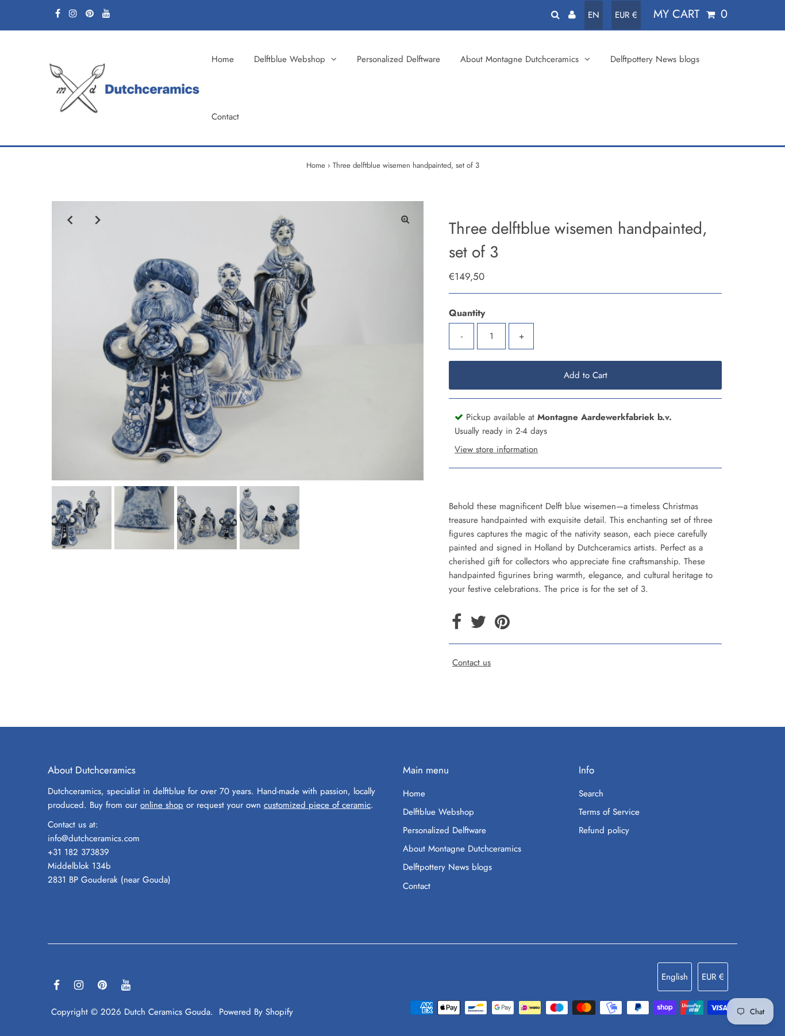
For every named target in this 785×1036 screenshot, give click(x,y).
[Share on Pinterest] (502, 625)
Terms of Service (609, 812)
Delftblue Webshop (438, 812)
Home (315, 165)
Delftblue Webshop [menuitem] (289, 59)
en (593, 15)
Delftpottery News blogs (447, 867)
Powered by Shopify (256, 1012)
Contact (416, 886)
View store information (496, 449)
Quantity (467, 312)
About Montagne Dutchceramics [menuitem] (519, 59)
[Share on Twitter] (479, 625)
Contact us (471, 663)
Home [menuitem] (222, 59)
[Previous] (70, 219)
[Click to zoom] (405, 219)
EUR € (626, 15)
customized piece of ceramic (317, 805)
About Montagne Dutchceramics (462, 848)
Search (591, 793)
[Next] (98, 219)
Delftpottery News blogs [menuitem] (654, 59)
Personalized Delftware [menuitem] (398, 59)
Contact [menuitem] (225, 116)
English (674, 976)
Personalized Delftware (444, 830)
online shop (161, 805)
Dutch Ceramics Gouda (167, 1012)
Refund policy (604, 830)
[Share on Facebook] (458, 625)
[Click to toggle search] (555, 14)
